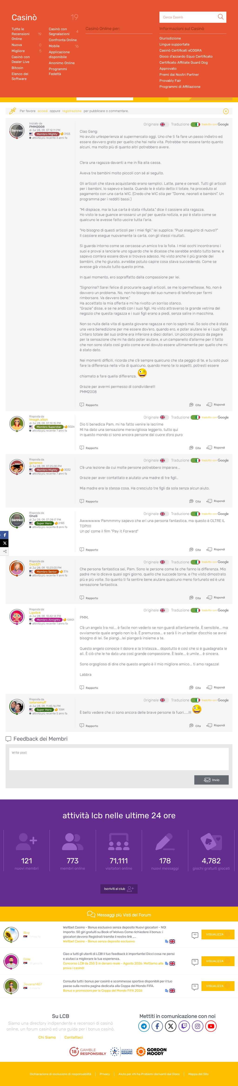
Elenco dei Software (20, 76)
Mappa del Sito (198, 1074)
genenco (35, 463)
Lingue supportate (174, 44)
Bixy (26, 933)
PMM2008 (37, 127)
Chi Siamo (47, 1037)
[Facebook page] (157, 1026)
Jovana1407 (32, 984)
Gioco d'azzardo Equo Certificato (186, 56)
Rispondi (219, 404)
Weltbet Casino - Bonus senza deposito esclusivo (99, 941)
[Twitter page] (170, 1026)
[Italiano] (195, 124)
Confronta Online (63, 40)
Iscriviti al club (114, 889)
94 (195, 961)
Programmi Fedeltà (58, 71)
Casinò (24, 17)
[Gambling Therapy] (151, 1051)
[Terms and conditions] (87, 1051)
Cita (198, 405)
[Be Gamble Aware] (121, 1051)
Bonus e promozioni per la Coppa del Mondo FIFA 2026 (102, 991)
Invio (215, 780)
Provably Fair (170, 81)
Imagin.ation (38, 420)
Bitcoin (17, 68)
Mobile (64, 46)
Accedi (43, 111)
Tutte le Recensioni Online (26, 34)
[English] (164, 124)
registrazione (72, 111)
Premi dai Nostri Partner (179, 75)
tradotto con (210, 124)
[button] (170, 941)
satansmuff (37, 702)
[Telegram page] (144, 1026)
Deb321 (34, 564)
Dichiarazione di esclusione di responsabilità (60, 1074)
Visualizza (215, 934)
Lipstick (35, 613)
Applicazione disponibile (59, 54)
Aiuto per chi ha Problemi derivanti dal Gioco (149, 1074)
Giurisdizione (170, 38)
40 (195, 934)
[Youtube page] (211, 1026)
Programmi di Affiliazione (179, 87)
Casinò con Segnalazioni (64, 31)
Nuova (26, 45)
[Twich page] (184, 1026)
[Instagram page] (197, 1026)
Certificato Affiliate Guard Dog (183, 62)
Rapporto (91, 405)
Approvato (168, 68)
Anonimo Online (62, 63)
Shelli (33, 516)
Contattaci (73, 1037)
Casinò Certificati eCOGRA (180, 50)
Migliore (26, 51)
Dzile (26, 959)
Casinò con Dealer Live (21, 59)
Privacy (105, 1074)
